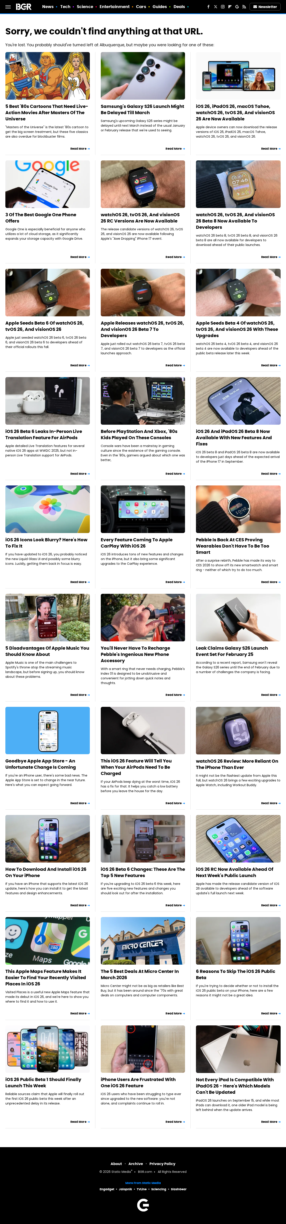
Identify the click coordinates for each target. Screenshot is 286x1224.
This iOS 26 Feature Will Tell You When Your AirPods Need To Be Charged (136, 767)
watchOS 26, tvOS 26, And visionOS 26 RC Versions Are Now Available (140, 218)
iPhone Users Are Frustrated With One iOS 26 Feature (138, 1083)
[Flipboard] (230, 6)
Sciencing (158, 1189)
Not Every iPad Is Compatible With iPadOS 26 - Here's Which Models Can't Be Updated (235, 1086)
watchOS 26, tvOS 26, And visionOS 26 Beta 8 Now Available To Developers (235, 221)
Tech (65, 6)
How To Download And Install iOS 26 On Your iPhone (45, 872)
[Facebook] (208, 6)
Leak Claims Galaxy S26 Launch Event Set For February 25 (232, 651)
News (48, 6)
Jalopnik (125, 1189)
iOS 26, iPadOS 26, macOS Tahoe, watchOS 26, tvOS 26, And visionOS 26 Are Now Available (235, 112)
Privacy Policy (162, 1163)
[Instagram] (223, 6)
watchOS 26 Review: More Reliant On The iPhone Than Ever (237, 764)
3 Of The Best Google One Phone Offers (40, 218)
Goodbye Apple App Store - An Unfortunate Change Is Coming (40, 764)
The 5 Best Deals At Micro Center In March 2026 (140, 974)
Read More (78, 149)
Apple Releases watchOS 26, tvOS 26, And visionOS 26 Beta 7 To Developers (142, 329)
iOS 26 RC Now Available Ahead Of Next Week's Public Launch (234, 872)
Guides (160, 6)
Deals (179, 6)
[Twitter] (215, 6)
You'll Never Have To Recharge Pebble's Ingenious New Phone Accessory (135, 654)
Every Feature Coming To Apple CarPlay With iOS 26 (136, 543)
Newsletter (268, 7)
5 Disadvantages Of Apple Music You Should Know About (47, 651)
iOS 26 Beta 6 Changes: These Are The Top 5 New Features (143, 872)
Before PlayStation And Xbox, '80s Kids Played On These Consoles (139, 434)
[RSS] (244, 6)
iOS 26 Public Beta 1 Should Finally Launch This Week (43, 1083)
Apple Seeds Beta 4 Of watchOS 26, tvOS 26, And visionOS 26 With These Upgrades (237, 329)
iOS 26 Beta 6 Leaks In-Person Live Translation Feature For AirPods (43, 434)
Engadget (107, 1189)
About (116, 1163)
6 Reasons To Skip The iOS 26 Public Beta (235, 974)
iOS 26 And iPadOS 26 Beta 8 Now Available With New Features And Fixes (234, 437)
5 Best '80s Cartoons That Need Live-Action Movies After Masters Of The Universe (46, 112)
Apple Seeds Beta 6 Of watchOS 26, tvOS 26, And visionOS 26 (44, 326)
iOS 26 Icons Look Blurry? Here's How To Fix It (46, 543)
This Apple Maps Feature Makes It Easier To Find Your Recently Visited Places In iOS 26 (45, 977)
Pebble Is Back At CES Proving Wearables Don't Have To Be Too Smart (232, 546)
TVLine (142, 1189)
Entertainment (115, 6)
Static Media (121, 1172)
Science (85, 6)
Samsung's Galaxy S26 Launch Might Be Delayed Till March (142, 109)
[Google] (237, 6)
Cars (141, 6)
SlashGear (179, 1189)
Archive (135, 1163)
